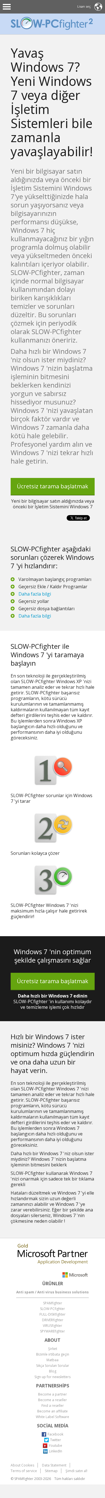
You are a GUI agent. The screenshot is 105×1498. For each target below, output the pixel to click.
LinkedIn (55, 1451)
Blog (52, 1371)
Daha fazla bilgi (34, 594)
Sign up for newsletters (52, 1376)
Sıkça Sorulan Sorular (52, 1365)
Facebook (55, 1434)
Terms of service (24, 1470)
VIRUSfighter (52, 1325)
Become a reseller (52, 1400)
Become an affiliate (52, 1411)
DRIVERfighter (52, 1320)
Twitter (55, 1439)
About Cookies (22, 1465)
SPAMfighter (52, 1303)
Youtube (55, 1445)
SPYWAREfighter (52, 1331)
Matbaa (52, 1360)
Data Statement (54, 1465)
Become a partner (52, 1394)
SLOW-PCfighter (52, 1308)
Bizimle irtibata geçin (52, 1354)
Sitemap (51, 1470)
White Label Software (52, 1416)
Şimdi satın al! (76, 1470)
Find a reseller (52, 1405)
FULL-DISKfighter (52, 1314)
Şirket (52, 1348)
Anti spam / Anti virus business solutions (52, 1292)
